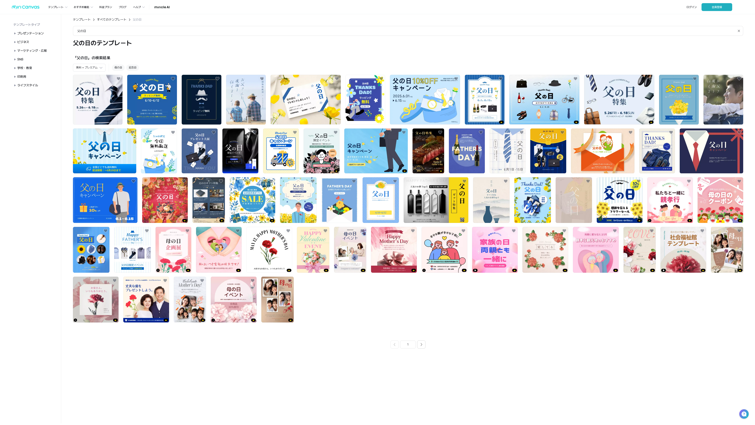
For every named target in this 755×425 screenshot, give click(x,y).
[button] (744, 414)
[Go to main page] (26, 8)
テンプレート (82, 19)
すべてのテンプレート (111, 19)
